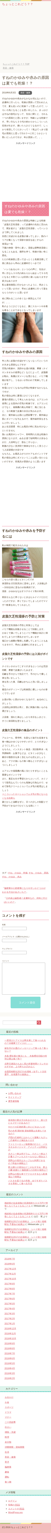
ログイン (12, 1501)
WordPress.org (15, 1512)
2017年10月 (10, 1279)
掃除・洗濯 (10, 1432)
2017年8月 (9, 1289)
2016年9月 (9, 1343)
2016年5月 (9, 1363)
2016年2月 (9, 1378)
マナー (8, 1417)
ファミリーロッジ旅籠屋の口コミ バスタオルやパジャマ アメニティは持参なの (27, 1147)
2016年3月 (9, 1373)
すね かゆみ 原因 (38, 873)
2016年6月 (9, 1358)
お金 (7, 1402)
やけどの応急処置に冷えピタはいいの (26, 1127)
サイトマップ (14, 1097)
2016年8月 (9, 1348)
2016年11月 (10, 1333)
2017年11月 (10, 1274)
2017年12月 (10, 1269)
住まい (8, 1427)
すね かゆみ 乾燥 (18, 873)
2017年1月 (9, 1323)
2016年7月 (9, 1353)
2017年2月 (9, 1318)
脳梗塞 (8, 1467)
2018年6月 (9, 1264)
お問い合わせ (14, 1093)
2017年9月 (9, 1284)
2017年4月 (9, 1309)
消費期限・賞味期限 (14, 1447)
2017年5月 (9, 1304)
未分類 (8, 1442)
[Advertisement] (25, 36)
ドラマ (8, 1412)
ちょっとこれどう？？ (17, 4)
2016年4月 (9, 1368)
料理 (7, 1437)
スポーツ (9, 1407)
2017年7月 (9, 1294)
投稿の (14, 1505)
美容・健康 (25, 93)
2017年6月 (9, 1299)
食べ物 (8, 1482)
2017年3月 (9, 1313)
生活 (7, 1452)
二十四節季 (10, 1422)
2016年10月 (10, 1338)
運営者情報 (13, 1101)
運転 (7, 1477)
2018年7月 (9, 1259)
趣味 (7, 1472)
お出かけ (9, 1397)
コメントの (16, 1509)
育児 (7, 1462)
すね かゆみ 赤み (12, 877)
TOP (16, 64)
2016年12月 (10, 1328)
